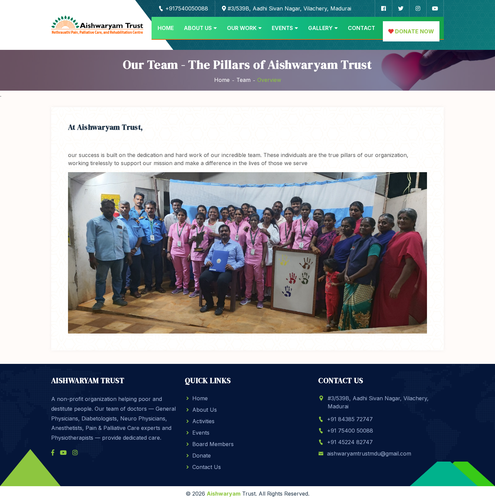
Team (243, 79)
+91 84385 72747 (350, 419)
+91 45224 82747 (350, 442)
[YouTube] (63, 452)
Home (166, 28)
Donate (201, 455)
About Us (198, 28)
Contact (361, 28)
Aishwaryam (223, 493)
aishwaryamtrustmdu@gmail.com (369, 453)
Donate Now (414, 31)
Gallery (320, 28)
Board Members (213, 444)
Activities (203, 421)
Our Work (242, 28)
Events (282, 28)
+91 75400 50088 (350, 430)
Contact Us (206, 467)
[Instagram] (75, 452)
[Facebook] (52, 452)
